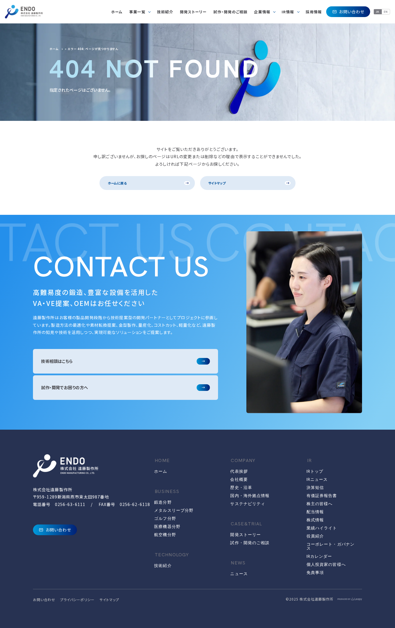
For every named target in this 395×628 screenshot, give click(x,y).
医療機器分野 (167, 526)
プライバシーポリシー (77, 599)
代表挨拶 (239, 471)
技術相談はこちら (57, 361)
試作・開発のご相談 (250, 542)
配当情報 (315, 511)
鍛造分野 (162, 502)
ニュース (239, 573)
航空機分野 (165, 534)
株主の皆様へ (320, 503)
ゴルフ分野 (165, 518)
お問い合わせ (351, 11)
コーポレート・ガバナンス (331, 546)
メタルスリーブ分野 (173, 510)
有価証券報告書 (322, 495)
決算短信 (315, 487)
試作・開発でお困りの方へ (64, 387)
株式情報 (315, 519)
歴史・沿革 (241, 487)
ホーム (53, 49)
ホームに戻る (117, 183)
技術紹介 (162, 565)
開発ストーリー (245, 534)
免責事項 (315, 572)
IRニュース (317, 479)
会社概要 (239, 479)
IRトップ (315, 471)
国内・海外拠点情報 (250, 495)
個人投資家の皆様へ (326, 564)
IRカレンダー (319, 556)
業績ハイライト (322, 528)
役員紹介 (315, 536)
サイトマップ (217, 183)
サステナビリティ (247, 503)
